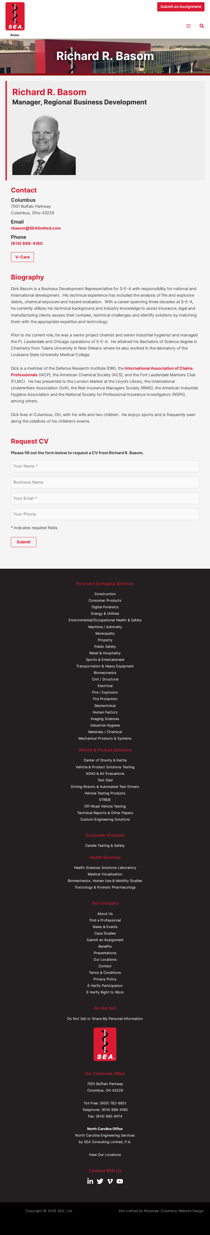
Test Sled (105, 780)
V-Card (22, 257)
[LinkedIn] (90, 1181)
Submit (24, 542)
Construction (105, 594)
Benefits (105, 946)
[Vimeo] (110, 1181)
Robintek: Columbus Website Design (174, 1211)
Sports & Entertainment (105, 660)
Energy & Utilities (105, 614)
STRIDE (105, 800)
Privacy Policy (105, 979)
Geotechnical (105, 706)
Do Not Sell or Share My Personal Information (105, 1019)
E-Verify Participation (105, 986)
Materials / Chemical (105, 732)
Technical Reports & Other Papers (105, 813)
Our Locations (105, 959)
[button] (181, 6)
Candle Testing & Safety (105, 846)
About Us (105, 914)
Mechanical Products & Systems (105, 738)
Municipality (105, 633)
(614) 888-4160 (27, 243)
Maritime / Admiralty (105, 627)
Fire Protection (105, 699)
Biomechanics (105, 673)
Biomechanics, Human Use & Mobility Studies (105, 881)
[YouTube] (119, 1181)
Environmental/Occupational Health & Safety (105, 620)
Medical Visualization (105, 874)
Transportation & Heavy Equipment (105, 666)
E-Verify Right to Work (105, 992)
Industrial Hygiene (105, 725)
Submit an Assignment (105, 940)
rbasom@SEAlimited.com (36, 228)
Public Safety (105, 646)
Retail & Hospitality (105, 653)
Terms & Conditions (105, 973)
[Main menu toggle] (188, 26)
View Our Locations (105, 1155)
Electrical (105, 686)
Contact (105, 966)
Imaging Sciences (105, 719)
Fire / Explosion (105, 692)
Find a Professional (105, 920)
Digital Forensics (105, 607)
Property (105, 640)
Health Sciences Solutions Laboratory (105, 868)
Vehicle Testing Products (105, 793)
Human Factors (105, 712)
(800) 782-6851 (113, 1103)
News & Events (105, 927)
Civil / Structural (105, 679)
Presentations (105, 953)
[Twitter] (100, 1181)
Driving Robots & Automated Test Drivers (105, 787)
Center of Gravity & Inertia (105, 760)
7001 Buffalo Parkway (105, 1084)
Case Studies (105, 933)
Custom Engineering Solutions (105, 819)
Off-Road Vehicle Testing (105, 806)
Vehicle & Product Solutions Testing (105, 767)
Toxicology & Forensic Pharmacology (105, 887)
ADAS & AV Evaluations (105, 774)
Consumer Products (105, 600)
